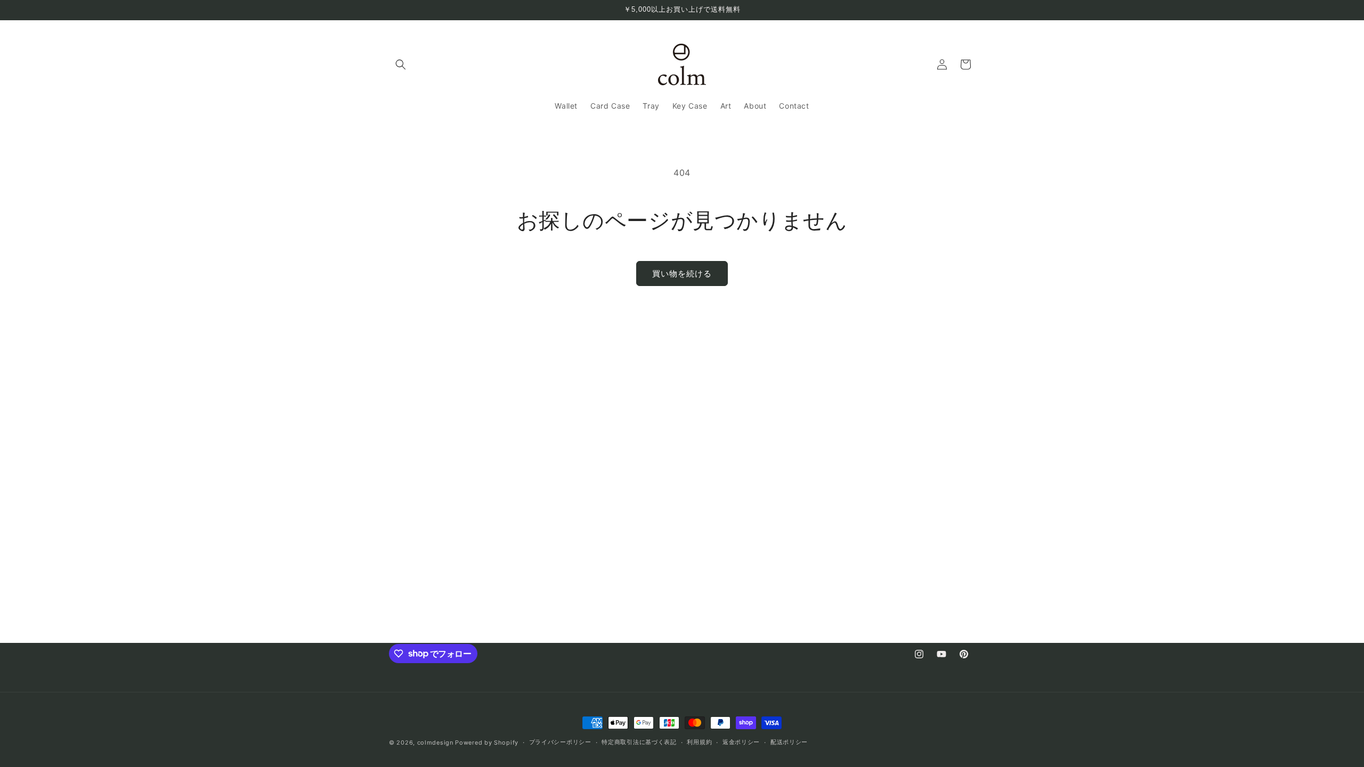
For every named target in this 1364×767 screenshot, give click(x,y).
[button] (400, 64)
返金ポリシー (741, 742)
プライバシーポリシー (560, 742)
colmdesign (435, 742)
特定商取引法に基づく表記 (639, 742)
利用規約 (699, 742)
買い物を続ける (682, 273)
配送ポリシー (789, 742)
